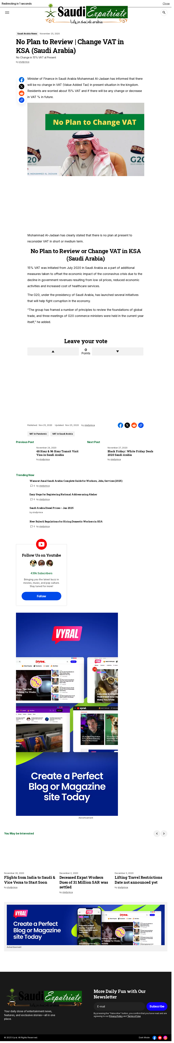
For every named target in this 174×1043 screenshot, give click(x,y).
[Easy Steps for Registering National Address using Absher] (21, 498)
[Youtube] (160, 1037)
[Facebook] (154, 1037)
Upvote (53, 351)
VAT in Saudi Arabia (62, 434)
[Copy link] (21, 100)
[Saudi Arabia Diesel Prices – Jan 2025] (21, 512)
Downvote (117, 351)
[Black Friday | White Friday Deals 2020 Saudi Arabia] (96, 455)
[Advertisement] (52, 204)
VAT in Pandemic (38, 434)
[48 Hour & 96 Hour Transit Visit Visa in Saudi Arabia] (25, 455)
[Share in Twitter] (21, 86)
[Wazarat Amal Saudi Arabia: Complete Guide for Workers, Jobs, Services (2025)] (21, 484)
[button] (7, 12)
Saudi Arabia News (27, 33)
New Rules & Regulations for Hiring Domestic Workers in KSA (66, 521)
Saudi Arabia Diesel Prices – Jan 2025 (52, 508)
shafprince (44, 486)
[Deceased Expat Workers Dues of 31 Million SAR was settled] (85, 854)
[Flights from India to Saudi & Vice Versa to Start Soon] (30, 854)
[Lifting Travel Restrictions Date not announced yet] (141, 854)
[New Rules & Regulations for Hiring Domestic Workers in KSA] (21, 525)
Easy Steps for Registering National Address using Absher (63, 494)
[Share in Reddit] (21, 93)
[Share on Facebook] (21, 79)
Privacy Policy (116, 1016)
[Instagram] (165, 1037)
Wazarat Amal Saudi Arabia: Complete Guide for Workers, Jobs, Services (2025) (76, 480)
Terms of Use (134, 1016)
